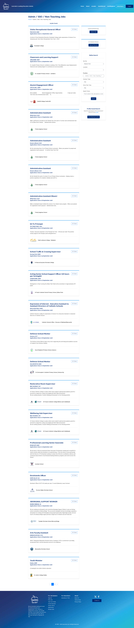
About (87, 6)
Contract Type (86, 79)
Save (75, 29)
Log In (129, 6)
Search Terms (86, 91)
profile (97, 112)
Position (85, 73)
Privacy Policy (78, 601)
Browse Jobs (51, 609)
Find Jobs (50, 599)
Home (82, 6)
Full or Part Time (87, 85)
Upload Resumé (93, 45)
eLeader (93, 6)
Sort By (85, 61)
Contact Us (96, 600)
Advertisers (120, 6)
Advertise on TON (65, 598)
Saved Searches (52, 603)
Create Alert (93, 31)
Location (85, 67)
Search (93, 98)
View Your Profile (52, 601)
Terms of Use (78, 599)
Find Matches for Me (93, 117)
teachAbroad (101, 6)
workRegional (111, 6)
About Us (77, 598)
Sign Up (50, 598)
